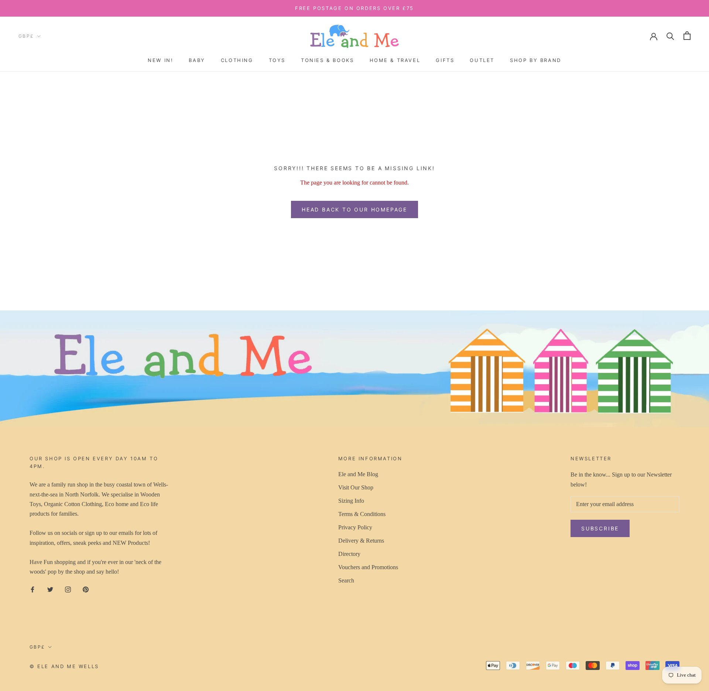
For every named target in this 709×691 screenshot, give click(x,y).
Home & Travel (395, 60)
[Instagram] (68, 589)
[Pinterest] (86, 589)
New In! (160, 60)
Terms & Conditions (362, 514)
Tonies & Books (327, 60)
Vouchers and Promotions (368, 567)
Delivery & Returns (361, 540)
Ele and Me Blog (358, 474)
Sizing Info (351, 501)
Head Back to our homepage (354, 209)
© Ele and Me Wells (64, 666)
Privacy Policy (355, 527)
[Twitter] (50, 589)
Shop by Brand (535, 60)
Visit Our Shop (355, 487)
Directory (349, 554)
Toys (277, 60)
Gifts (445, 60)
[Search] (670, 35)
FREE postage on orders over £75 (354, 8)
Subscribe (600, 528)
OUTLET (482, 60)
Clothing (237, 60)
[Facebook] (32, 589)
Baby (197, 60)
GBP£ (26, 36)
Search (346, 580)
